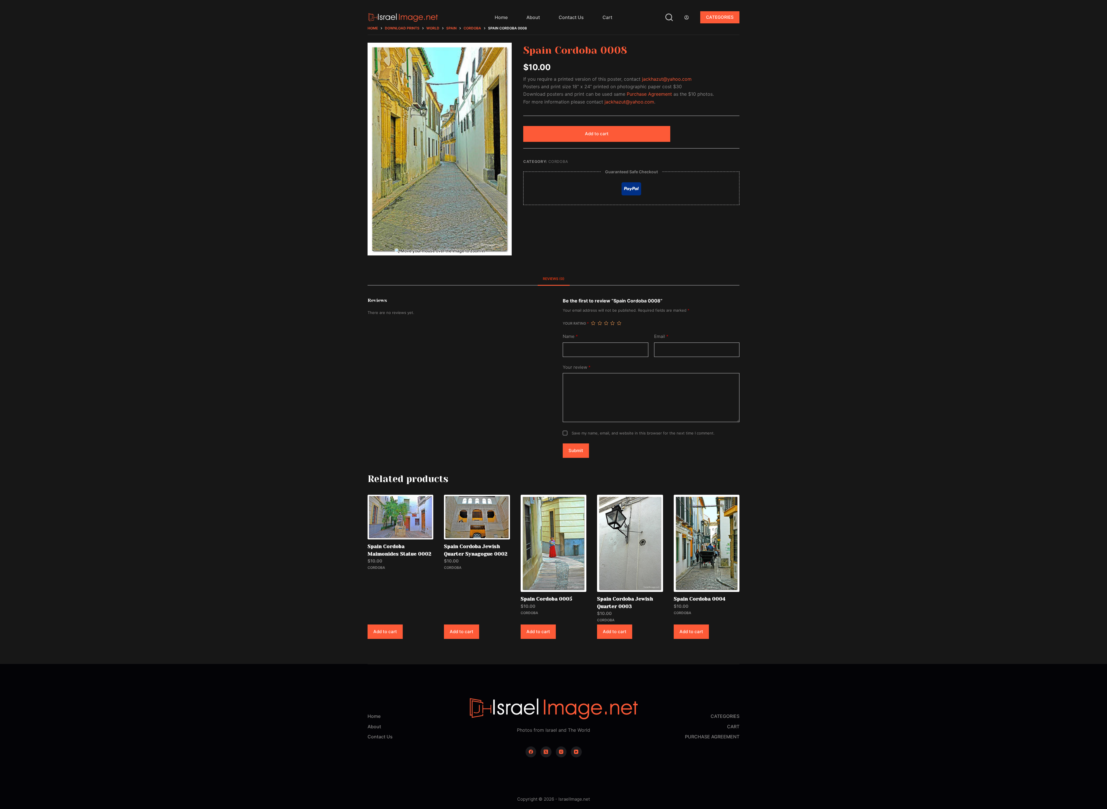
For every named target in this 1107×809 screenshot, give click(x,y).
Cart (607, 17)
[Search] (669, 17)
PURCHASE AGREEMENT (712, 737)
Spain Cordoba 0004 (699, 599)
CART (733, 726)
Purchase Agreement (649, 94)
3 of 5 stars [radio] (606, 323)
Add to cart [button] (385, 631)
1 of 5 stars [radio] (593, 323)
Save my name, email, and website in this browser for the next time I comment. (643, 433)
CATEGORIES (720, 17)
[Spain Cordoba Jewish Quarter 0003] (630, 543)
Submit (575, 450)
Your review (577, 367)
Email (661, 336)
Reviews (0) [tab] (553, 278)
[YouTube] (576, 751)
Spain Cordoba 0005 (546, 599)
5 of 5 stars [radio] (619, 323)
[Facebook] (531, 751)
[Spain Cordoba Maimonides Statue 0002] (400, 517)
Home (501, 17)
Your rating (576, 323)
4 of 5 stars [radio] (612, 323)
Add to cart (597, 133)
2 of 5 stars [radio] (600, 323)
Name (570, 336)
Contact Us (571, 17)
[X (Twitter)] (546, 751)
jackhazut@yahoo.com (667, 79)
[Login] (686, 17)
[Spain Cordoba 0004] (706, 543)
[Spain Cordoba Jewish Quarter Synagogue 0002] (477, 517)
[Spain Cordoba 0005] (553, 543)
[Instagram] (561, 751)
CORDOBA (558, 161)
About (533, 17)
